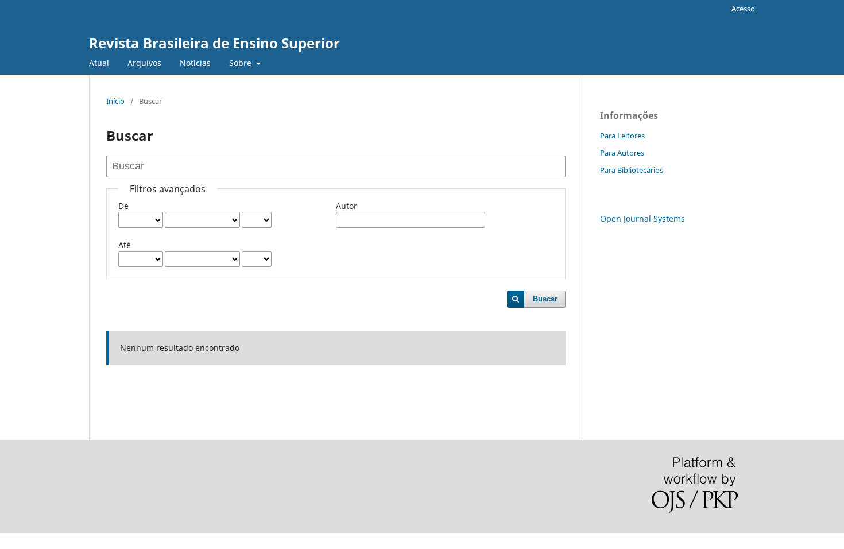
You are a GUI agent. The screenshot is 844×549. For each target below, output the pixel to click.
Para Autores (622, 153)
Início (115, 101)
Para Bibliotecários (631, 170)
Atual (99, 62)
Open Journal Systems (642, 218)
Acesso (743, 8)
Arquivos (144, 62)
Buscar (545, 299)
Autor (346, 205)
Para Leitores (622, 135)
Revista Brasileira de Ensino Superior (214, 42)
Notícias (195, 62)
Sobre (241, 62)
